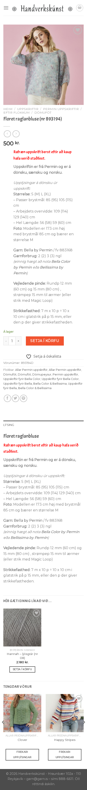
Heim (7, 109)
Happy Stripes (64, 740)
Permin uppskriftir (61, 109)
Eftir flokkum (16, 112)
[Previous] (3, 731)
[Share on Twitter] (15, 398)
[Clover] (22, 713)
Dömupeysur (41, 374)
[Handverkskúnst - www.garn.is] (42, 7)
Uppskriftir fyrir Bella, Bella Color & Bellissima (35, 383)
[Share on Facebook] (7, 398)
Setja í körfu (44, 341)
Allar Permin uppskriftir (31, 369)
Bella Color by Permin (60, 532)
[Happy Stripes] (65, 713)
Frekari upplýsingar (22, 754)
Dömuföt (42, 112)
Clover (22, 740)
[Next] (84, 731)
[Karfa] (79, 7)
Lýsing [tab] (8, 425)
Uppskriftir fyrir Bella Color (21, 379)
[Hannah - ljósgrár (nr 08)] (22, 627)
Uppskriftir (27, 109)
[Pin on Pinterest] (23, 398)
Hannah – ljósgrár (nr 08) (22, 656)
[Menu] (6, 7)
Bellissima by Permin (29, 538)
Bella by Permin (38, 250)
